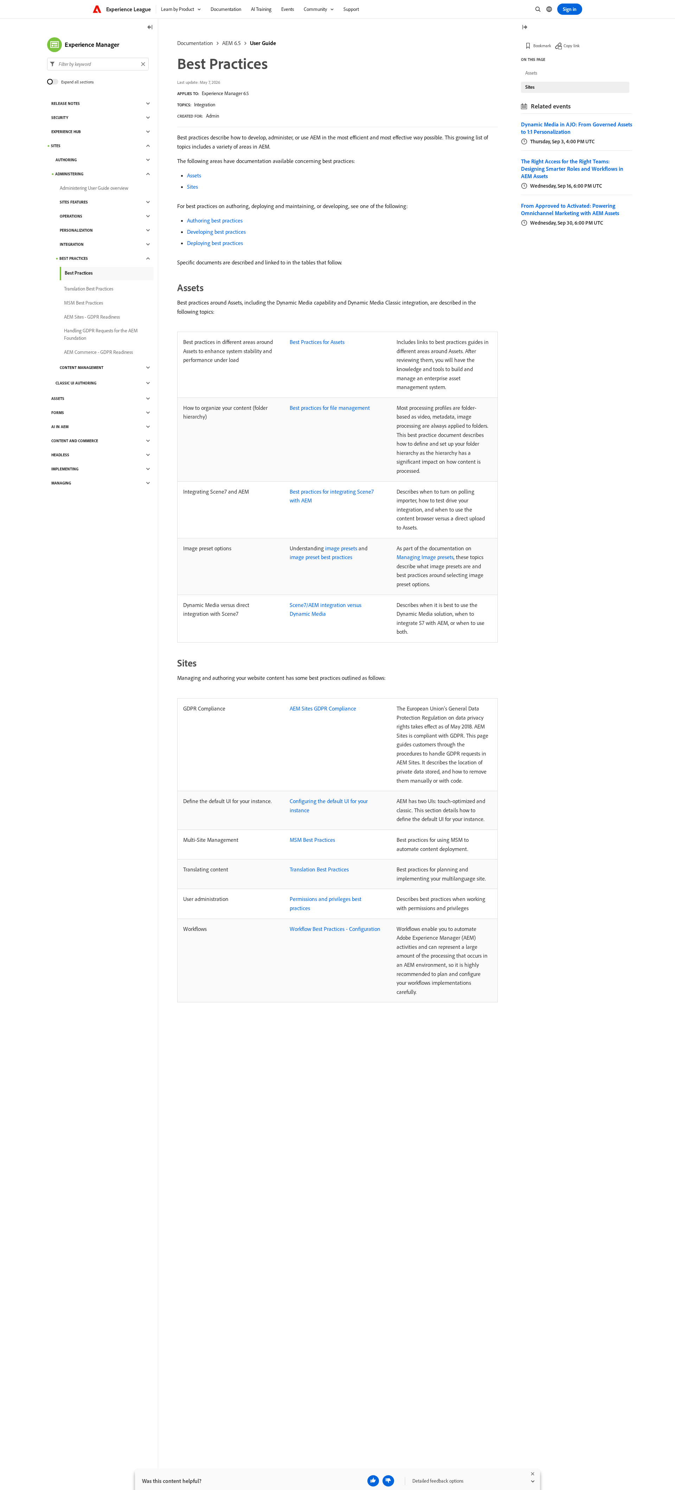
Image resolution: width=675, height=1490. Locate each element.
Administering (69, 173)
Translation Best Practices (319, 869)
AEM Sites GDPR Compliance (323, 708)
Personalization (76, 230)
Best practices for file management (330, 407)
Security (59, 117)
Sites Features (74, 202)
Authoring (66, 159)
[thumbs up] (373, 1480)
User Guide (263, 42)
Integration (204, 104)
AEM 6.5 (231, 42)
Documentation (195, 42)
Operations (71, 216)
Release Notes (65, 103)
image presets (341, 548)
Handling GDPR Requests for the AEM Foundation (101, 334)
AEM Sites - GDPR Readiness (92, 317)
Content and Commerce (74, 440)
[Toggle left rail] (150, 28)
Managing (61, 483)
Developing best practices (216, 231)
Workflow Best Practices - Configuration (335, 928)
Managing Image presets (425, 557)
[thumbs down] (388, 1480)
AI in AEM (60, 426)
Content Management (81, 367)
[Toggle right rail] (524, 28)
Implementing (64, 469)
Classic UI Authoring (76, 383)
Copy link (572, 45)
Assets (194, 175)
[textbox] (98, 64)
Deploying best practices (215, 242)
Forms (57, 412)
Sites (192, 186)
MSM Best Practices (312, 839)
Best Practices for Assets (317, 341)
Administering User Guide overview (94, 188)
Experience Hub (66, 131)
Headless (60, 454)
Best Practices (73, 258)
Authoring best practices (215, 220)
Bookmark (542, 45)
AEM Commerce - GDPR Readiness (98, 352)
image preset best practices (321, 557)
